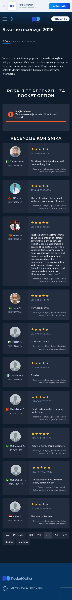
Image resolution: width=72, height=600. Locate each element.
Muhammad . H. (18, 480)
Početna (6, 41)
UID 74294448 (16, 484)
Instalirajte (59, 6)
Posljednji (23, 542)
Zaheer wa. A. (17, 161)
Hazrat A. (17, 342)
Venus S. (17, 235)
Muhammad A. (17, 446)
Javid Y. (17, 308)
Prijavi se (60, 18)
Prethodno (18, 535)
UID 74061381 (15, 312)
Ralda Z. (17, 516)
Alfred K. (17, 198)
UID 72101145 (15, 346)
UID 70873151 (15, 413)
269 (31, 535)
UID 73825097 (15, 202)
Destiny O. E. (17, 375)
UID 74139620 (15, 450)
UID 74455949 (15, 165)
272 (56, 535)
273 (65, 535)
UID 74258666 (15, 379)
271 (48, 535)
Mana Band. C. (17, 409)
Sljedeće (9, 542)
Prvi (7, 535)
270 (39, 535)
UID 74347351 (15, 239)
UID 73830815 (15, 520)
